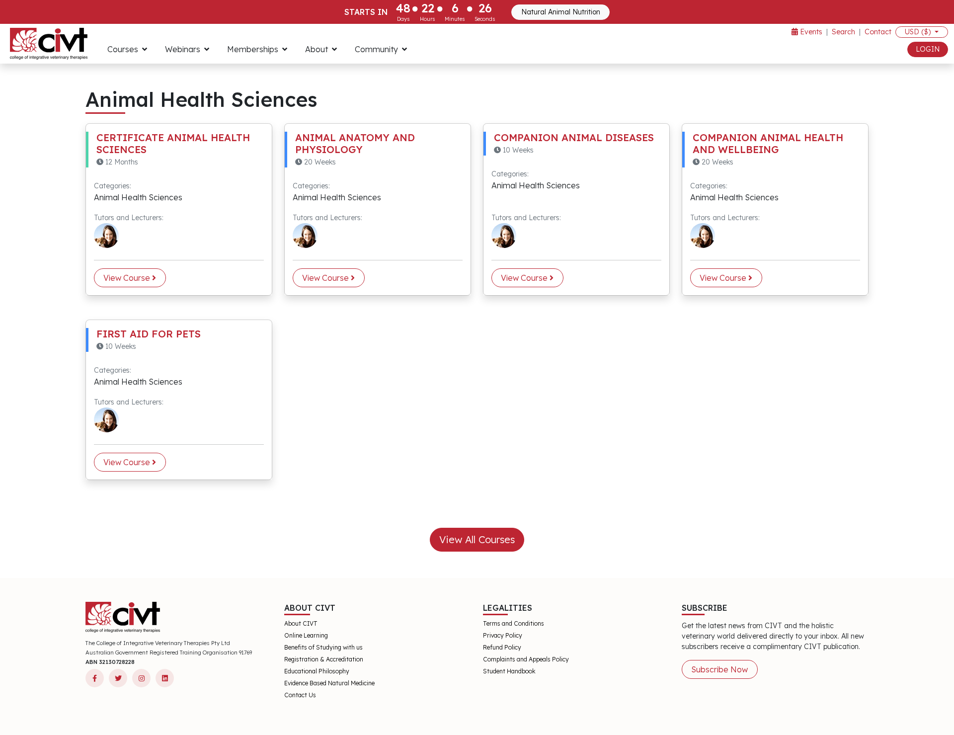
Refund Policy (502, 647)
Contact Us (300, 695)
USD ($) (919, 31)
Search (843, 31)
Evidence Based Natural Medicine (329, 683)
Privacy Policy (502, 635)
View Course (127, 278)
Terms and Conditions (513, 623)
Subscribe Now (719, 669)
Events (810, 31)
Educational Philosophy (316, 671)
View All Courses (477, 539)
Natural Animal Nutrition (560, 11)
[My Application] (48, 44)
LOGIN (928, 49)
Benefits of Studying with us (323, 647)
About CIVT (301, 623)
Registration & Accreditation (323, 659)
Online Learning (306, 635)
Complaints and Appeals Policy (526, 659)
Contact (878, 31)
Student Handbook (509, 671)
